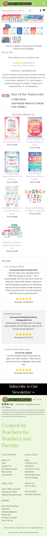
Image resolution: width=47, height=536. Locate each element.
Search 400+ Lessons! (11, 489)
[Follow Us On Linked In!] (5, 404)
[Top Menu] (43, 3)
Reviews (16, 65)
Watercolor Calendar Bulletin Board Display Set (12, 245)
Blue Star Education (10, 506)
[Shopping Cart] (43, 10)
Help (4, 463)
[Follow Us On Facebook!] (3, 404)
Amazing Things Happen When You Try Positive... (12, 176)
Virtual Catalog (31, 477)
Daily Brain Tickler (9, 492)
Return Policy (33, 532)
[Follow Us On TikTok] (12, 404)
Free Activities (31, 491)
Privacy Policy (13, 532)
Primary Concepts (9, 517)
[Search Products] (30, 11)
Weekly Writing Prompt (12, 494)
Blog (27, 460)
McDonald (6, 514)
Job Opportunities (9, 469)
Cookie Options (23, 532)
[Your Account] (40, 10)
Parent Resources (32, 474)
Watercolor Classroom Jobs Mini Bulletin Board (12, 211)
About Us (6, 460)
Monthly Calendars (33, 494)
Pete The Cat (7, 520)
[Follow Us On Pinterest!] (8, 404)
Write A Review (28, 65)
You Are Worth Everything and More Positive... (35, 176)
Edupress (6, 509)
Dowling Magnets (9, 512)
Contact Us (6, 466)
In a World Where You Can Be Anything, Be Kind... (35, 142)
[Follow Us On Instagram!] (10, 404)
